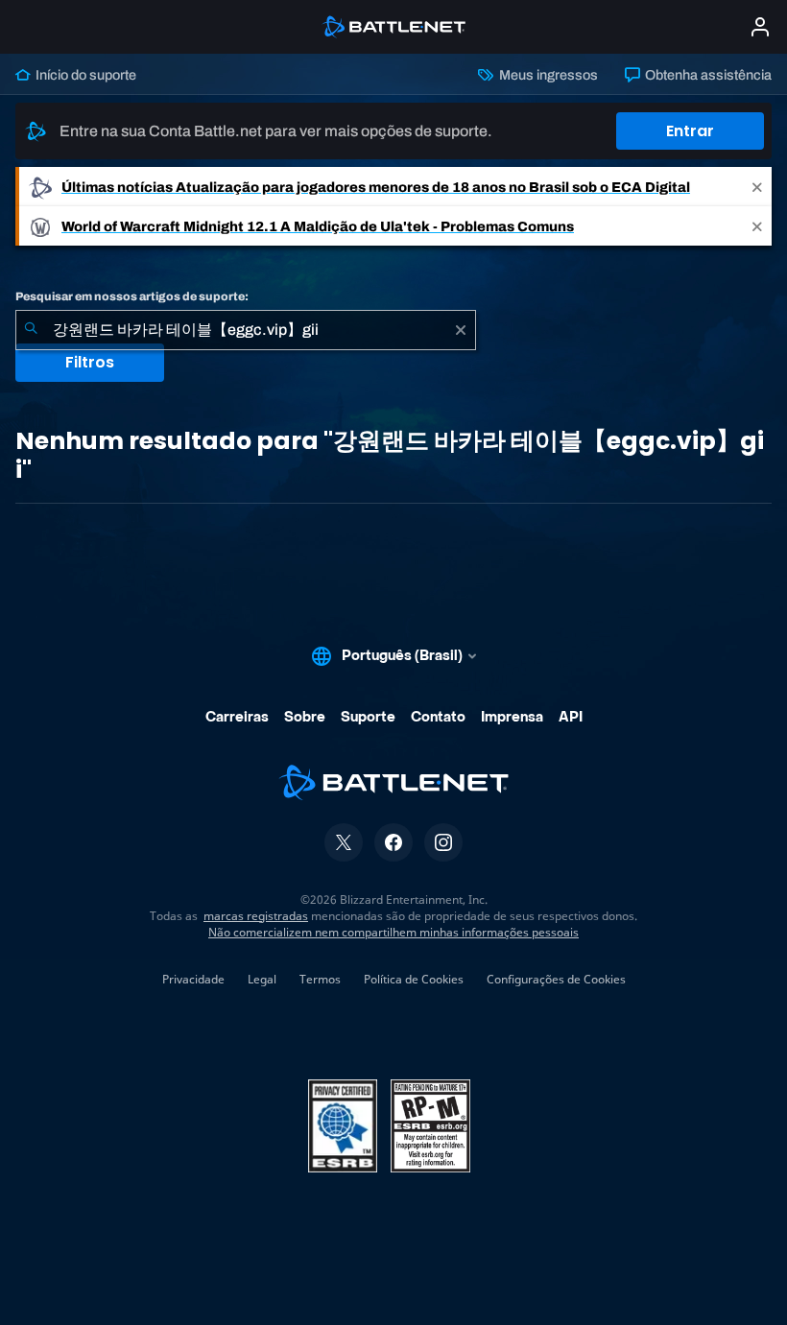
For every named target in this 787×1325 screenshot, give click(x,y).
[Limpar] (460, 330)
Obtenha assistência (707, 75)
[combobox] (245, 330)
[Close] (757, 186)
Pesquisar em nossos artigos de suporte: (132, 296)
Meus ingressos (546, 75)
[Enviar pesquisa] (30, 330)
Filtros (89, 362)
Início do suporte (84, 75)
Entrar (690, 131)
